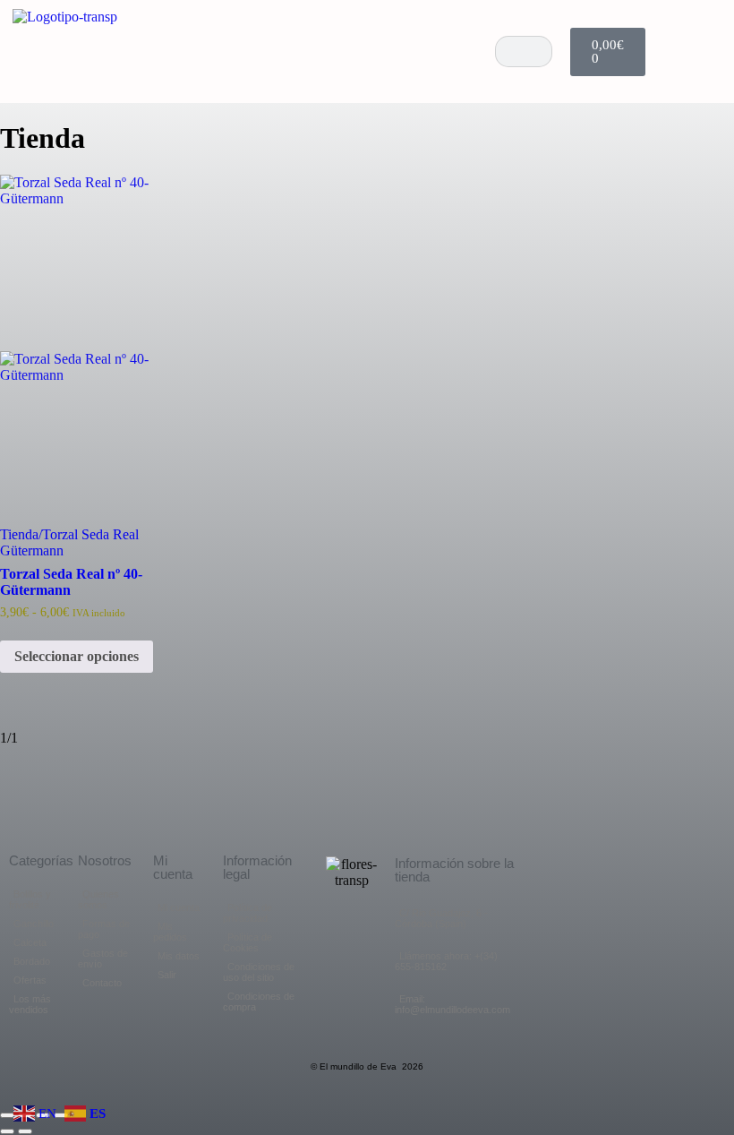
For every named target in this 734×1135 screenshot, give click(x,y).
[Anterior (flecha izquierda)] (7, 1131)
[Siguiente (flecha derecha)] (25, 1131)
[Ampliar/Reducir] (7, 1115)
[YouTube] (647, 51)
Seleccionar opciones (76, 656)
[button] (464, 51)
